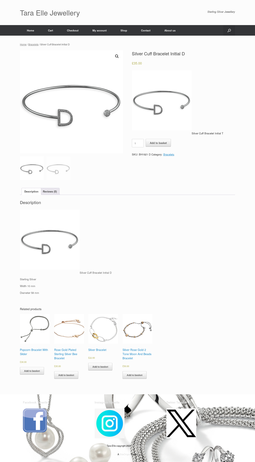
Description (31, 191)
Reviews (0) (50, 191)
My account (99, 30)
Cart (50, 30)
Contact (145, 30)
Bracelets (33, 44)
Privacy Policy (141, 445)
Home (30, 30)
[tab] (31, 191)
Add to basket (158, 143)
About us (170, 30)
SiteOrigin (125, 454)
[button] (229, 30)
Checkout (72, 30)
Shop (124, 30)
